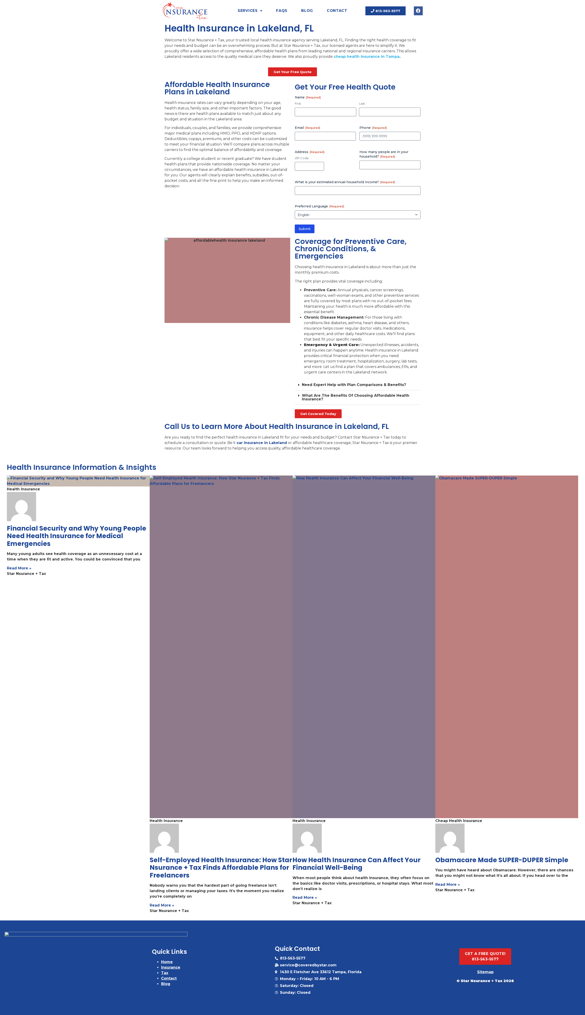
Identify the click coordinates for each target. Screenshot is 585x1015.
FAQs (281, 10)
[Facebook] (418, 10)
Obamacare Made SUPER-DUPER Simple (501, 860)
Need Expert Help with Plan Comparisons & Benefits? (354, 385)
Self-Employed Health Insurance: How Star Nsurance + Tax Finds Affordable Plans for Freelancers (221, 868)
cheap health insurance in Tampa (366, 56)
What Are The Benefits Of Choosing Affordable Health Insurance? (355, 397)
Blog (307, 10)
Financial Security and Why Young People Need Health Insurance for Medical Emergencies (76, 536)
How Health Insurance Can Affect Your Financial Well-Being (356, 864)
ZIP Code (302, 158)
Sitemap (485, 972)
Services (248, 10)
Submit (305, 229)
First (298, 103)
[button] (357, 385)
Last (362, 103)
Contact (337, 10)
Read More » (19, 568)
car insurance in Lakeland (262, 443)
